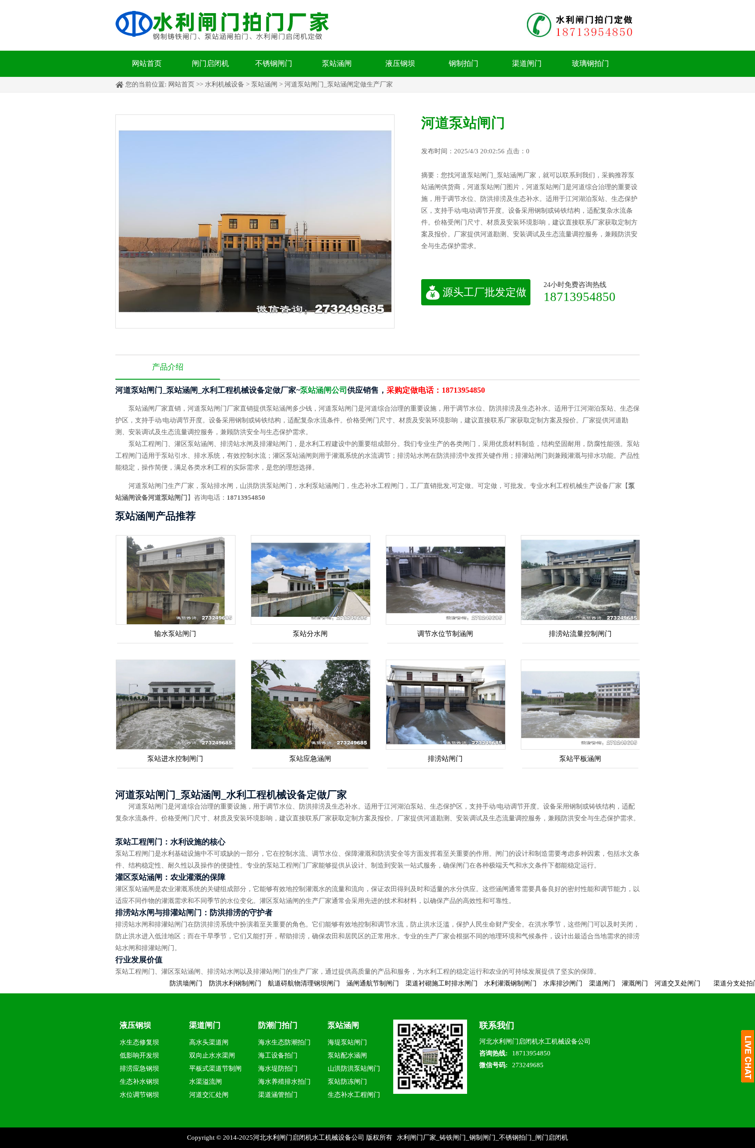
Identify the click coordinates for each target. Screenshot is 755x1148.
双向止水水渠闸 (212, 1055)
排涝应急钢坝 (139, 1068)
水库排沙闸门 (530, 983)
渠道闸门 (527, 63)
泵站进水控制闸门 (175, 758)
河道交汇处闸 (209, 1094)
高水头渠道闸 (209, 1042)
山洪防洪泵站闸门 (354, 1068)
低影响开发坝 (139, 1055)
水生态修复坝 (139, 1042)
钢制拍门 (463, 63)
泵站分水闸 (310, 633)
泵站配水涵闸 (347, 1055)
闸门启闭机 (210, 63)
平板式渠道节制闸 (215, 1068)
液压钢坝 (400, 63)
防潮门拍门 (278, 1025)
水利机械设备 (224, 84)
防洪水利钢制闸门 (203, 983)
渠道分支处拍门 (704, 983)
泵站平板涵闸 (580, 758)
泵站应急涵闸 (310, 758)
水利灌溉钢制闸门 (478, 983)
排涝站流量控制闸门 (580, 633)
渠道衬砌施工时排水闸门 (409, 983)
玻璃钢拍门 (590, 63)
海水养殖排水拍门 (284, 1081)
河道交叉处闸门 (645, 983)
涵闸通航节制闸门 (340, 983)
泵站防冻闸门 (347, 1081)
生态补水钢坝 (139, 1081)
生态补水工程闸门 (354, 1094)
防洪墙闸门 (153, 983)
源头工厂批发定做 (484, 292)
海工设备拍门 (278, 1055)
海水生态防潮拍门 (284, 1042)
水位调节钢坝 (139, 1094)
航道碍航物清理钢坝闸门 (272, 983)
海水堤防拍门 (278, 1068)
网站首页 (147, 63)
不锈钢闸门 (273, 63)
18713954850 (580, 296)
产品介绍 (168, 367)
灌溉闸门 (602, 983)
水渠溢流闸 (205, 1081)
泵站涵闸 (337, 63)
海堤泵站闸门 (347, 1042)
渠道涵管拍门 (278, 1094)
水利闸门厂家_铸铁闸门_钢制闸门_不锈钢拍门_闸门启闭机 (482, 1137)
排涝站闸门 (445, 758)
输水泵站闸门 (175, 633)
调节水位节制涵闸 (445, 633)
